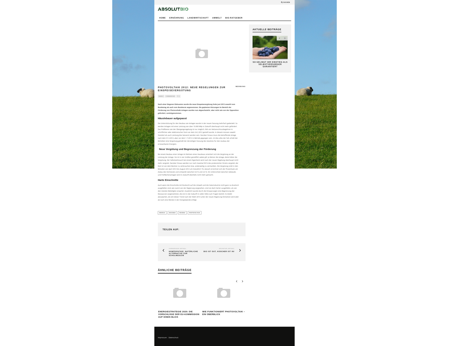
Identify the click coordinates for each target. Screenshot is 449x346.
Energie (162, 212)
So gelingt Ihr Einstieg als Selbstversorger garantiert (270, 64)
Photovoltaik (194, 212)
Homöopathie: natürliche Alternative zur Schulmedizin (183, 253)
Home (162, 18)
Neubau (182, 212)
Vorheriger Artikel (177, 248)
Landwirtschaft (198, 18)
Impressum (162, 337)
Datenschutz (173, 337)
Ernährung (176, 18)
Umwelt (217, 18)
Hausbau (172, 212)
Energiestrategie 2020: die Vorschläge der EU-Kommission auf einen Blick (178, 314)
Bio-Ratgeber (234, 18)
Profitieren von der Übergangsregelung (176, 129)
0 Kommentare (170, 96)
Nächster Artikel (227, 248)
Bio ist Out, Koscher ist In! (219, 251)
